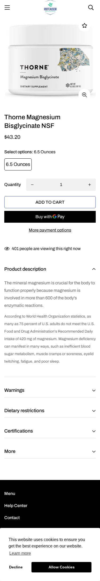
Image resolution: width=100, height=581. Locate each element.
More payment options (50, 230)
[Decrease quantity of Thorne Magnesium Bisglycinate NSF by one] (32, 184)
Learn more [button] (20, 553)
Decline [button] (16, 567)
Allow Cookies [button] (62, 567)
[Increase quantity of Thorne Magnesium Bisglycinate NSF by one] (89, 184)
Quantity (12, 184)
